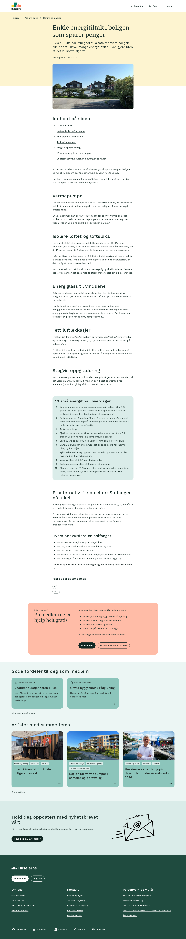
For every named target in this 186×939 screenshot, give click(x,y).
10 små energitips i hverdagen (74, 153)
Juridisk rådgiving (76, 900)
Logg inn (37, 878)
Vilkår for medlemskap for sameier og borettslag (147, 910)
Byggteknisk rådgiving (77, 905)
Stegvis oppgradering (69, 147)
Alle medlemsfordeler (24, 713)
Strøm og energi (52, 18)
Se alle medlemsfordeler (114, 645)
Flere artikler (19, 792)
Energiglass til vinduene (70, 136)
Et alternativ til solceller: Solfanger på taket (81, 158)
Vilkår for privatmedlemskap (137, 905)
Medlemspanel (74, 915)
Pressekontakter (75, 910)
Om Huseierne (19, 895)
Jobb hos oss (18, 900)
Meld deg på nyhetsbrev (27, 838)
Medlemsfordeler (20, 910)
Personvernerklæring (133, 900)
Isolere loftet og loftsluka (71, 131)
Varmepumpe (64, 125)
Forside (15, 18)
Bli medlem (87, 645)
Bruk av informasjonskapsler (137, 895)
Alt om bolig (31, 18)
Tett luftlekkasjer (66, 142)
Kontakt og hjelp (75, 895)
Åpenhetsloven (130, 915)
